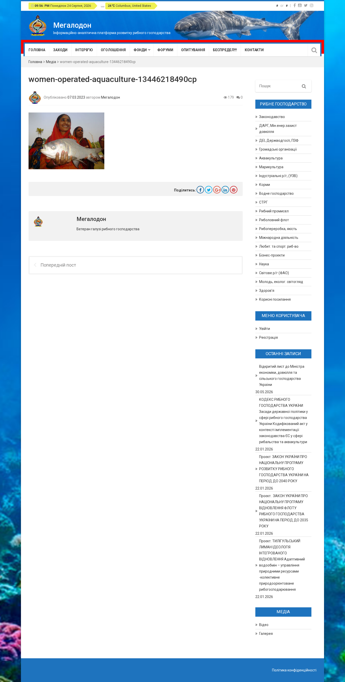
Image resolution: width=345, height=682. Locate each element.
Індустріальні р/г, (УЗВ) (278, 176)
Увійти (264, 329)
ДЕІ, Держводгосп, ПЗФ (279, 140)
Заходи (60, 50)
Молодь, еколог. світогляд (281, 282)
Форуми (165, 50)
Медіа (51, 62)
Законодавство (272, 117)
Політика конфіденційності (294, 670)
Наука (264, 264)
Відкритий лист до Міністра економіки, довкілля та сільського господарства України (281, 375)
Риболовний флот (274, 220)
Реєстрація (268, 337)
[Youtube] (299, 5)
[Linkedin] (225, 189)
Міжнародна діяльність (278, 238)
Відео (263, 625)
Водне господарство (276, 193)
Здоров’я (266, 291)
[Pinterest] (233, 189)
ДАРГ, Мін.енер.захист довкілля (278, 129)
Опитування (193, 50)
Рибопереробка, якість (278, 229)
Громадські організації (278, 149)
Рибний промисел (274, 211)
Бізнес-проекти (272, 255)
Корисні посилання (275, 299)
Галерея (266, 634)
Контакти (254, 50)
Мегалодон (110, 97)
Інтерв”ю (84, 50)
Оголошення (113, 50)
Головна (37, 50)
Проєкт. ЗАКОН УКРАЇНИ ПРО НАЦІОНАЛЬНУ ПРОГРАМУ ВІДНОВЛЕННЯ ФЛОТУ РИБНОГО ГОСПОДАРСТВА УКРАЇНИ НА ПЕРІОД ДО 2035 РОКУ (283, 511)
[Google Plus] (217, 189)
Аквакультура (271, 158)
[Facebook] (295, 5)
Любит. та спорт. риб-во (279, 246)
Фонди (140, 50)
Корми (264, 185)
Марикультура (271, 167)
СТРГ (263, 202)
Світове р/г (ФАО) (274, 273)
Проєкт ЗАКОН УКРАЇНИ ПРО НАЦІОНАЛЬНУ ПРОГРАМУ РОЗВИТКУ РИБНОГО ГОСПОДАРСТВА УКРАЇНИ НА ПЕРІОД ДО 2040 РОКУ (284, 469)
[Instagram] (311, 5)
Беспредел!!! (225, 50)
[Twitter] (305, 5)
